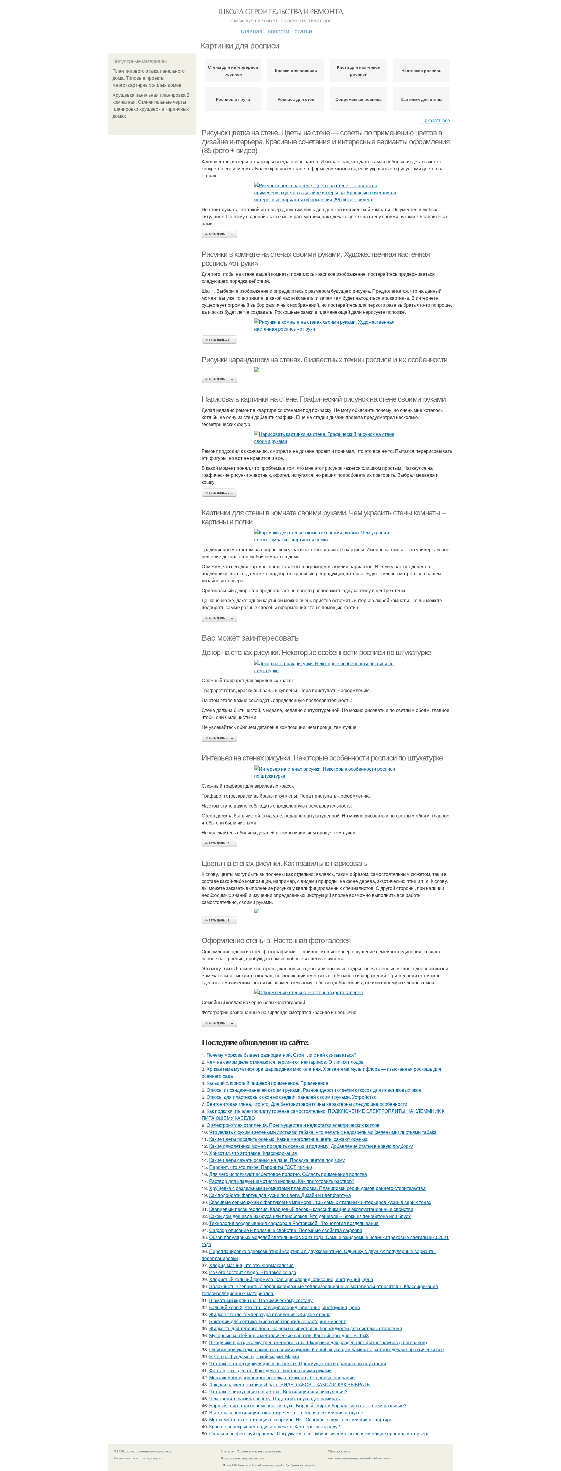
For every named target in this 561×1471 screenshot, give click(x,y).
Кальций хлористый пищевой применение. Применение (267, 1083)
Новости (278, 31)
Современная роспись (358, 99)
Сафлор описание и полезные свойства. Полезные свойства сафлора (285, 1230)
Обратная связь (339, 1451)
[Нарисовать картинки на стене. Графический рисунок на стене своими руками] (327, 438)
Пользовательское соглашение (259, 1451)
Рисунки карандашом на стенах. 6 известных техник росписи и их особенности (325, 359)
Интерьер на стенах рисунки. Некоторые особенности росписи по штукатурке (322, 757)
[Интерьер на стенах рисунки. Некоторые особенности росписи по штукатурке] (327, 772)
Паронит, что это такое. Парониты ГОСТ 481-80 (260, 1167)
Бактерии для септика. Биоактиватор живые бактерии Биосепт (277, 1321)
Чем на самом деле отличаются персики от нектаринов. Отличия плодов (285, 1061)
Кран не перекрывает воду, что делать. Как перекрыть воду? (274, 1426)
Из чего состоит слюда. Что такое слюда (252, 1272)
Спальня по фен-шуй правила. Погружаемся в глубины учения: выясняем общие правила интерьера (319, 1433)
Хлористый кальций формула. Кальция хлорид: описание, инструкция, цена (291, 1279)
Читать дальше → (219, 234)
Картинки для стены (421, 99)
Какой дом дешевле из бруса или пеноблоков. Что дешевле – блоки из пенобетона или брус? (310, 1216)
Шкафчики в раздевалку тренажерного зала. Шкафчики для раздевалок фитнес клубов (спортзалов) (318, 1342)
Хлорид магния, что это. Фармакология (251, 1265)
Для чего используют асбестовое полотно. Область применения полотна (288, 1174)
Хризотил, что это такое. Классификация (253, 1153)
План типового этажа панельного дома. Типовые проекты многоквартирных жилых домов (148, 78)
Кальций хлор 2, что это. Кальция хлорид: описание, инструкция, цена (284, 1307)
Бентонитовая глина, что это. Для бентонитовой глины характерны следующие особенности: (307, 1104)
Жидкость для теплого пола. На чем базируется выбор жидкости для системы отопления (305, 1328)
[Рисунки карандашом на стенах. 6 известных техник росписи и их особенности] (327, 369)
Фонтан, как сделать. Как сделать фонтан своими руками (270, 1370)
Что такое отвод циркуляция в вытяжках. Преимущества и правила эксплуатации (297, 1363)
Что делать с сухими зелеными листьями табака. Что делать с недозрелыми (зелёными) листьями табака (323, 1132)
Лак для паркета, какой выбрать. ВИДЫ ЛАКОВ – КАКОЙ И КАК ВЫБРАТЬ (289, 1384)
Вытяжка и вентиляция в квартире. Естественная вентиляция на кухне (286, 1412)
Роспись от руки (233, 99)
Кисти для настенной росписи (358, 70)
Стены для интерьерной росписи (233, 70)
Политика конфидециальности (242, 1458)
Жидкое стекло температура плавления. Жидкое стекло (269, 1314)
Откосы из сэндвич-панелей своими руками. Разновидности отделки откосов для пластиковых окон (314, 1090)
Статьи (303, 31)
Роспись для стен (296, 99)
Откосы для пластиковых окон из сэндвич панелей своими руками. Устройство (292, 1097)
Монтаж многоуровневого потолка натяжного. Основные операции (282, 1377)
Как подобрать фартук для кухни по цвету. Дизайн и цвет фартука (280, 1195)
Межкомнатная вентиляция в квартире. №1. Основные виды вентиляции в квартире (300, 1419)
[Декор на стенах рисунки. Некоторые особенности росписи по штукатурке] (327, 667)
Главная (251, 31)
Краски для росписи (296, 70)
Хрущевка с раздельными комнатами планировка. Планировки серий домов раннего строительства (317, 1188)
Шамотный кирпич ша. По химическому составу (261, 1300)
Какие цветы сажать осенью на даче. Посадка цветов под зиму (277, 1160)
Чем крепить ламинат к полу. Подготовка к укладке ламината (275, 1398)
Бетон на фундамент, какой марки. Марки (254, 1356)
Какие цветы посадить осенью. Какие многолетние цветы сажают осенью (288, 1139)
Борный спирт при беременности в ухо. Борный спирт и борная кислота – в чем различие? (307, 1405)
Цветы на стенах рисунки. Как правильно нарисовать (284, 863)
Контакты (227, 1451)
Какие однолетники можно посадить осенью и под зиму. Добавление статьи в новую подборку (311, 1146)
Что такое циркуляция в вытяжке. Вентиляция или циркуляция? (278, 1391)
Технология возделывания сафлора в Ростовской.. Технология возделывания (294, 1223)
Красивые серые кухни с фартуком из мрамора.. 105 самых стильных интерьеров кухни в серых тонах (320, 1202)
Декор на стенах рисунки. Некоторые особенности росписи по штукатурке (316, 652)
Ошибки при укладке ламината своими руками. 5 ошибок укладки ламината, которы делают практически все (326, 1349)
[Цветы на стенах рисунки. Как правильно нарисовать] (327, 911)
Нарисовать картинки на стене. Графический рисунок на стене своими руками (324, 399)
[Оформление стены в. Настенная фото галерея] (327, 992)
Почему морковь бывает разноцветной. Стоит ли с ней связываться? (281, 1054)
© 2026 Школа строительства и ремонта (142, 1451)
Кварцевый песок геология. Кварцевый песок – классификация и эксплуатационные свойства (311, 1209)
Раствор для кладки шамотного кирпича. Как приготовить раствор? (281, 1181)
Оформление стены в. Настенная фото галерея (276, 940)
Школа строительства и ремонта (280, 11)
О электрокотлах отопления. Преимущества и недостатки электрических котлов (293, 1125)
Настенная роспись (421, 70)
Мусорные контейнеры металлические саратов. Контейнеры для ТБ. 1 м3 (289, 1335)
